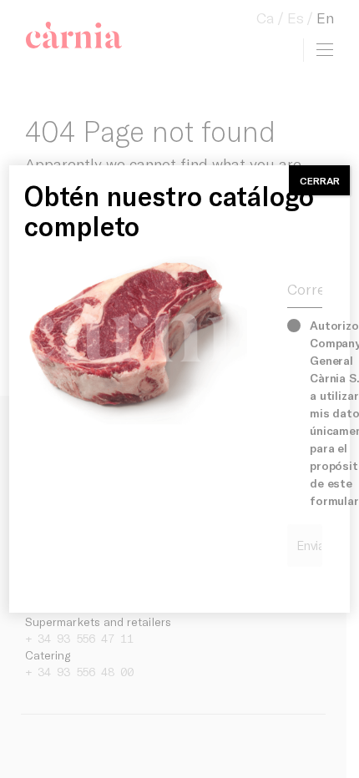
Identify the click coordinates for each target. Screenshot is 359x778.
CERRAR (320, 180)
